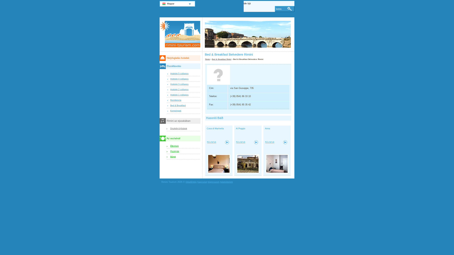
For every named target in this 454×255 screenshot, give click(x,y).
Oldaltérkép (191, 182)
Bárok (173, 156)
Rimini (207, 59)
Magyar (170, 3)
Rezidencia (175, 100)
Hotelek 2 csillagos (179, 89)
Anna (267, 128)
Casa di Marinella (215, 128)
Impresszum (213, 182)
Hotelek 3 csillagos (179, 84)
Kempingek (175, 111)
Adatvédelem (226, 182)
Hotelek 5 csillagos (179, 73)
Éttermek (174, 146)
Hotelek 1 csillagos (179, 95)
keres (279, 9)
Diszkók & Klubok (178, 128)
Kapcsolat (202, 182)
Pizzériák (174, 151)
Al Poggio (240, 128)
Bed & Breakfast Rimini (221, 59)
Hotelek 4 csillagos (179, 79)
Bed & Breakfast (178, 105)
